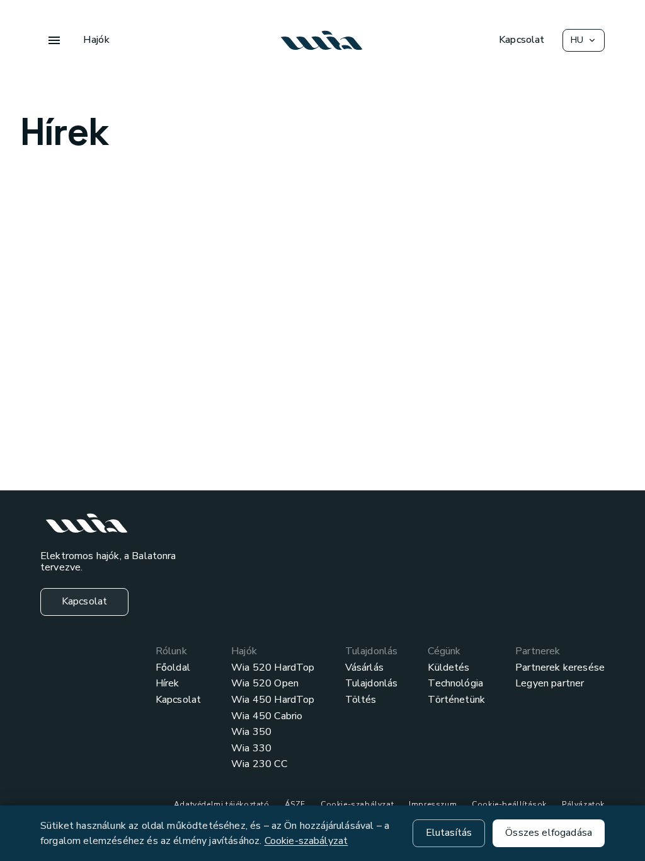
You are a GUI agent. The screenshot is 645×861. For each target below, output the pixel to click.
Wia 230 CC (259, 764)
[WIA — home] (322, 40)
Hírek (168, 684)
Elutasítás (449, 833)
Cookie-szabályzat (357, 804)
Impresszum (433, 804)
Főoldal (173, 668)
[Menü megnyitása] (54, 40)
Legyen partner (549, 684)
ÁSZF (295, 804)
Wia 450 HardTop (272, 700)
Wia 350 (251, 732)
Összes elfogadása (548, 833)
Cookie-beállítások (509, 804)
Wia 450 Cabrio (266, 716)
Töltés (361, 700)
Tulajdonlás (371, 684)
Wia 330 (251, 748)
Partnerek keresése (560, 668)
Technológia (455, 684)
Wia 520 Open (265, 684)
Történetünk (456, 700)
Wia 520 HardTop (272, 668)
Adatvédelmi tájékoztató (222, 804)
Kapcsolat (178, 700)
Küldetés (448, 668)
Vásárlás (364, 668)
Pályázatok (583, 804)
